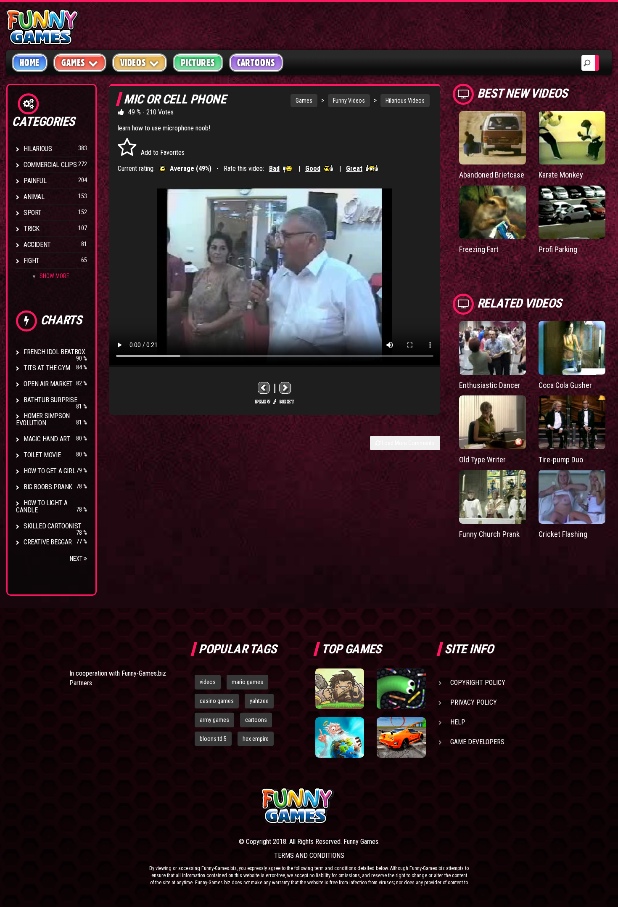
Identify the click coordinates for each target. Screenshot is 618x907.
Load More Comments (407, 443)
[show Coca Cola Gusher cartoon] (572, 347)
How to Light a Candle (41, 506)
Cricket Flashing (563, 534)
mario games (247, 682)
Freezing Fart (479, 249)
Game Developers (477, 742)
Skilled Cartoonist (53, 526)
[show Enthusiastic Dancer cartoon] (492, 347)
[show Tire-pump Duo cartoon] (572, 422)
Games (304, 100)
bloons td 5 (213, 738)
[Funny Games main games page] (405, 806)
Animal (34, 197)
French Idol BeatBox (54, 352)
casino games (217, 700)
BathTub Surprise (50, 400)
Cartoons (256, 63)
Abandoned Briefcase (491, 174)
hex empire (256, 738)
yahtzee (259, 700)
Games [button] (73, 63)
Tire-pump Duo (561, 459)
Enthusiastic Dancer (489, 385)
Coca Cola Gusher (565, 385)
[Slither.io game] (401, 688)
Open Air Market (48, 384)
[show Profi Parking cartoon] (572, 212)
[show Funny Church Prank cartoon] (492, 496)
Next (77, 558)
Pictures (198, 63)
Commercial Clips (50, 165)
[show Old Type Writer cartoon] (492, 422)
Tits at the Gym (47, 368)
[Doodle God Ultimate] (339, 737)
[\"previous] (264, 388)
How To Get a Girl (49, 471)
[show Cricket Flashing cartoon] (572, 496)
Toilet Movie (42, 455)
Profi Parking (558, 249)
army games (214, 719)
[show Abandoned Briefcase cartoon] (492, 137)
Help (457, 722)
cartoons (256, 719)
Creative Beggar (48, 542)
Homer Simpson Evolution (43, 419)
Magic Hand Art (47, 439)
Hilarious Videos (405, 100)
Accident (37, 245)
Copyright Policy (477, 683)
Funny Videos (349, 100)
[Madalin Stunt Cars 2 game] (401, 737)
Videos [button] (133, 63)
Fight (32, 261)
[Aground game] (339, 688)
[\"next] (285, 388)
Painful (35, 181)
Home (30, 63)
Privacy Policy (473, 702)
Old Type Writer (482, 459)
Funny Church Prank (489, 534)
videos (208, 682)
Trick (32, 229)
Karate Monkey (561, 174)
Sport (33, 213)
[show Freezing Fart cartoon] (492, 212)
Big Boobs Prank (48, 487)
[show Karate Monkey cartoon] (572, 137)
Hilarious (38, 149)
